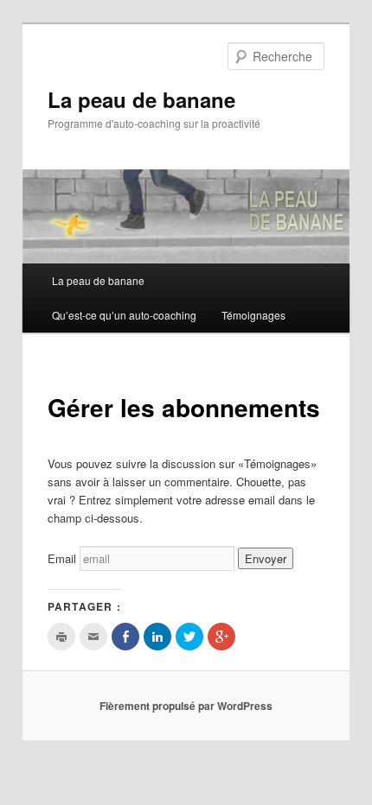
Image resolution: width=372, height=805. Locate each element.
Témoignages (253, 314)
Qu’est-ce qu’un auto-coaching (124, 314)
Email (62, 558)
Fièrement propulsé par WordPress (186, 705)
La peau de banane (141, 99)
